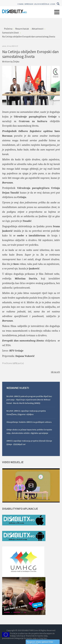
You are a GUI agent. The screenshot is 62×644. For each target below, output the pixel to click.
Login (52, 4)
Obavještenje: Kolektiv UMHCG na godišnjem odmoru (29, 422)
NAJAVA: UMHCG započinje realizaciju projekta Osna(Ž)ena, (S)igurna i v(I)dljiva (26, 413)
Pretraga (58, 3)
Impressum (29, 4)
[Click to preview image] (31, 85)
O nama (20, 4)
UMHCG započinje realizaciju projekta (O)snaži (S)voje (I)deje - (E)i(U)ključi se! (29, 442)
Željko (16, 61)
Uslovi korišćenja (41, 4)
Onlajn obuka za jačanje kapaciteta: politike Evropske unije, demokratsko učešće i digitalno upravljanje (29, 431)
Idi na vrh (55, 371)
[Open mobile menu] (57, 12)
